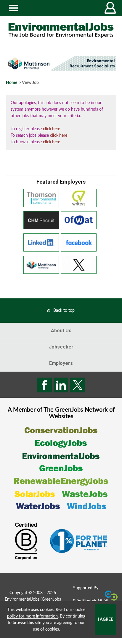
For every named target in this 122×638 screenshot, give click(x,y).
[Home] (61, 30)
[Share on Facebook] (44, 385)
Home (11, 83)
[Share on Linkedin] (61, 385)
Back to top (64, 310)
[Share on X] (77, 385)
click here (51, 129)
